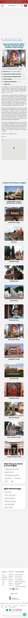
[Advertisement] (14, 23)
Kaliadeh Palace (14, 281)
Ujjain (20, 39)
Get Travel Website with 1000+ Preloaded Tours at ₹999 (14, 2)
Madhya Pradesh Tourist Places (11, 39)
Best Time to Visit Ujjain (10, 501)
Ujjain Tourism (8, 492)
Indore (6, 481)
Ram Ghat (14, 242)
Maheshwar (17, 478)
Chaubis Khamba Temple (14, 456)
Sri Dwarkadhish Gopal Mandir (12, 475)
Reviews (15, 605)
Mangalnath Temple (14, 359)
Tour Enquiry (11, 5)
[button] (14, 148)
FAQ (2, 607)
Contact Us (9, 605)
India (2, 39)
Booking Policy (22, 605)
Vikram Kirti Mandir (14, 417)
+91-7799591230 (17, 610)
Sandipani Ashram (9, 472)
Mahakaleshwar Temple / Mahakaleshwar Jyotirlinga (14, 202)
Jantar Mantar (14, 300)
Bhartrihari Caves (14, 320)
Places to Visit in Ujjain (7, 40)
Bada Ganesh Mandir (14, 339)
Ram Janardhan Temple (14, 437)
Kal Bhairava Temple (14, 222)
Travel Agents (12, 607)
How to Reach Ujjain (9, 504)
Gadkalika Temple (14, 398)
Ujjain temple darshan (8, 92)
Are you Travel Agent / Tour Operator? (14, 1)
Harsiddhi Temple (14, 261)
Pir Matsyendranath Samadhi (12, 469)
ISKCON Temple (14, 378)
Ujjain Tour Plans (9, 507)
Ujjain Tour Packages (10, 498)
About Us (3, 605)
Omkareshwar (8, 478)
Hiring (6, 607)
